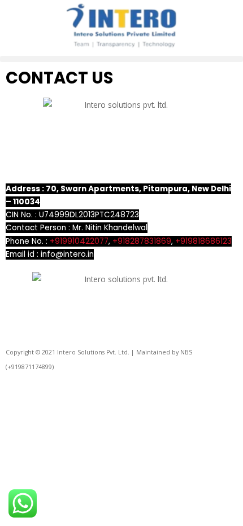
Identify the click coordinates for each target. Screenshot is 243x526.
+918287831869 (141, 241)
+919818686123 (203, 241)
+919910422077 (79, 241)
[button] (121, 59)
